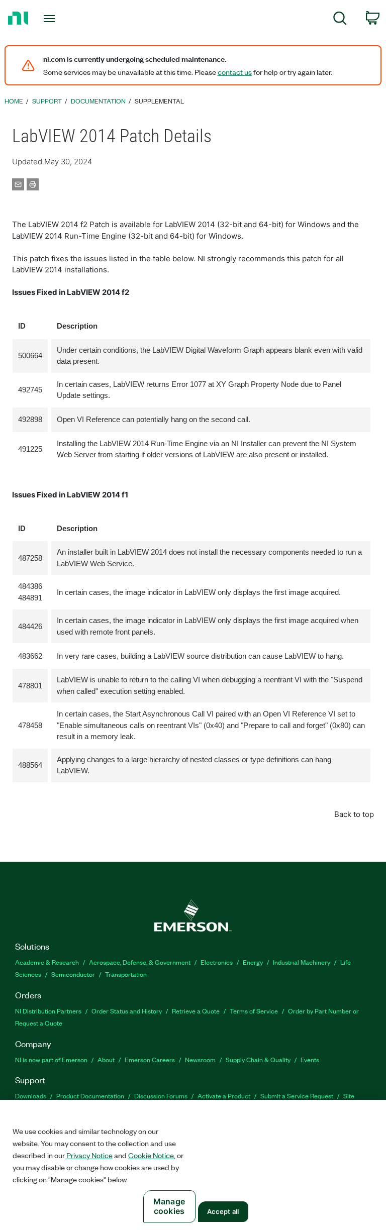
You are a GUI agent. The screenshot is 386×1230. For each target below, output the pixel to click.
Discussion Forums (160, 1095)
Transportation (126, 974)
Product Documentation (90, 1095)
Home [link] (14, 101)
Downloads (30, 1095)
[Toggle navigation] (60, 19)
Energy (253, 962)
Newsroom (200, 1059)
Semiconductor (73, 974)
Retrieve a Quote (196, 1010)
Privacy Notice (89, 1155)
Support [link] (47, 101)
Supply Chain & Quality (258, 1059)
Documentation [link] (98, 101)
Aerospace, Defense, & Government (139, 962)
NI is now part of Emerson (51, 1059)
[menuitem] (340, 20)
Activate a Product (224, 1095)
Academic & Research (47, 962)
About (106, 1059)
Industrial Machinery (301, 962)
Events (310, 1059)
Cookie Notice (151, 1155)
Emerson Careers (150, 1059)
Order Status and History (126, 1010)
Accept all (223, 1211)
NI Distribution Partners (48, 1010)
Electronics (217, 962)
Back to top (354, 814)
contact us (235, 72)
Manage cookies (169, 1206)
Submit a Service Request (296, 1095)
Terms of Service (254, 1010)
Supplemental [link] (159, 101)
